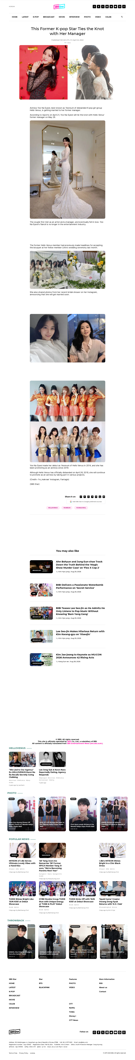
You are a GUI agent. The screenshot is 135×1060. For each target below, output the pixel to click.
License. (32, 1053)
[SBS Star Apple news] (111, 6)
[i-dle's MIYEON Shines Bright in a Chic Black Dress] (112, 850)
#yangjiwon (43, 874)
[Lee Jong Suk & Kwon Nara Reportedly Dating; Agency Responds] (52, 759)
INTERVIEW (74, 17)
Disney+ (72, 1016)
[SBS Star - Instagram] (94, 1032)
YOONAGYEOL (81, 508)
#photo (22, 869)
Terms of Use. (13, 1053)
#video (11, 782)
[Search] (122, 17)
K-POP (36, 17)
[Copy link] (81, 497)
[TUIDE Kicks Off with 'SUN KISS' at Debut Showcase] (82, 888)
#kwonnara (12, 780)
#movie (114, 907)
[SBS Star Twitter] (103, 6)
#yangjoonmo (57, 874)
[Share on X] (100, 497)
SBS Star (12, 979)
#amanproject (43, 780)
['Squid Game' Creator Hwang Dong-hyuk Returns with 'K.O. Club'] (112, 888)
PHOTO (87, 17)
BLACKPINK (44, 987)
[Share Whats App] (88, 497)
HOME (15, 17)
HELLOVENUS (53, 508)
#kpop (28, 780)
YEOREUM (66, 508)
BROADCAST (48, 17)
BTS (40, 983)
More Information (107, 979)
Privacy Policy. (23, 1053)
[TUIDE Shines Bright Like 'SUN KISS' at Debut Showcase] (22, 888)
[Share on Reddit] (104, 497)
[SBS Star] (14, 1031)
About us (103, 987)
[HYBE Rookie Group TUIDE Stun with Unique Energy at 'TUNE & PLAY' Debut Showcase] (52, 888)
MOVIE (62, 17)
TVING (72, 1012)
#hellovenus (21, 780)
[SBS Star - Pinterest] (107, 1032)
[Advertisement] (67, 232)
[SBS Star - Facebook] (98, 1032)
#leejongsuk (43, 778)
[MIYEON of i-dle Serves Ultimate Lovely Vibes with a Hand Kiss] (22, 850)
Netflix (72, 1008)
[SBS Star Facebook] (98, 6)
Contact (102, 992)
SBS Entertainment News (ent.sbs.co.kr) (85, 743)
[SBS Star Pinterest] (107, 6)
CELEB (108, 17)
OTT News (73, 1020)
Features (73, 979)
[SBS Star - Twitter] (103, 1032)
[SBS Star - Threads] (124, 6)
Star (41, 979)
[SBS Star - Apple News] (111, 1032)
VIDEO (98, 17)
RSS (101, 983)
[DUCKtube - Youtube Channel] (115, 1032)
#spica (50, 874)
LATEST (25, 17)
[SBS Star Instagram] (94, 6)
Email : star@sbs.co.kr (81, 1042)
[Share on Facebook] (85, 497)
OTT (71, 1004)
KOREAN (12, 6)
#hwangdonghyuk (105, 907)
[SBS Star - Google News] (119, 6)
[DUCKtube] (115, 6)
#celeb (41, 876)
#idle (17, 869)
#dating (51, 780)
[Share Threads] (96, 497)
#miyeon (12, 869)
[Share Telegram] (92, 497)
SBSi (69, 741)
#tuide (11, 907)
